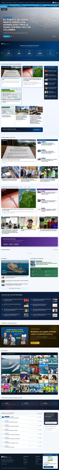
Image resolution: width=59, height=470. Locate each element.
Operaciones (9, 2)
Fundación (14, 2)
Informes (16, 244)
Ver (40, 421)
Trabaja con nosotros (41, 2)
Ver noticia (6, 36)
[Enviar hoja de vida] (38, 417)
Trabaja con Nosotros (39, 459)
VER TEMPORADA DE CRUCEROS (14, 288)
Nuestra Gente (32, 2)
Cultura (11, 244)
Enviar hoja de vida (50, 422)
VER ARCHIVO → (37, 129)
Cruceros (27, 2)
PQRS (37, 462)
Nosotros (4, 2)
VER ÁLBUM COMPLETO (52, 393)
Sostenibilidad (21, 2)
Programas (5, 244)
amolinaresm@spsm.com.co (51, 428)
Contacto (48, 2)
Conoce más (34, 342)
